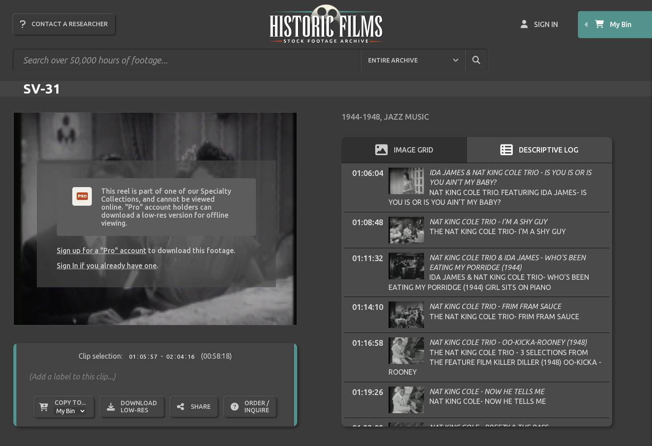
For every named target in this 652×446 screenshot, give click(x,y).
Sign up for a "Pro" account (101, 250)
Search (483, 59)
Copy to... (70, 402)
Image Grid (413, 150)
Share (201, 406)
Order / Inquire (256, 406)
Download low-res (139, 406)
